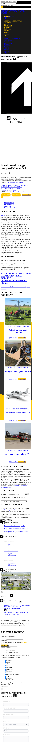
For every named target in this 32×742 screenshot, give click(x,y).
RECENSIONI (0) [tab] (9, 204)
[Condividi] (5, 686)
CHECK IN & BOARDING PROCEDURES (17, 605)
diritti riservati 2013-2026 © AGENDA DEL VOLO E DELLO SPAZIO (17, 613)
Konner (3, 215)
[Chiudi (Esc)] (6, 686)
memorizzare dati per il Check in (12, 642)
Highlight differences (12, 652)
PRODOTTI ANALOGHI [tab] (11, 207)
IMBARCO (4, 645)
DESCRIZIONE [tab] (9, 203)
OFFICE (6, 30)
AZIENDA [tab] (7, 206)
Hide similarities (10, 650)
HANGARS (7, 29)
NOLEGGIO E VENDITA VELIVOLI (18, 191)
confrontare (6, 195)
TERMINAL (8, 22)
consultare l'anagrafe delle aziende (10, 510)
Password (3, 640)
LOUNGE (7, 27)
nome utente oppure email (8, 636)
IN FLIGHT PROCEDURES (12, 607)
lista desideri (16, 195)
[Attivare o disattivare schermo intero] (3, 686)
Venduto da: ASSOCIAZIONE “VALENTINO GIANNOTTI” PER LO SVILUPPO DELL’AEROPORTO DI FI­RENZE (14, 186)
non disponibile (22, 337)
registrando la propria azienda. (14, 182)
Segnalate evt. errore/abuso (8, 190)
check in (6, 16)
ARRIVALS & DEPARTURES (13, 21)
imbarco (12, 16)
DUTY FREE (8, 26)
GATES (6, 24)
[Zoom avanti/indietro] (1, 686)
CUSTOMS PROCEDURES (12, 608)
